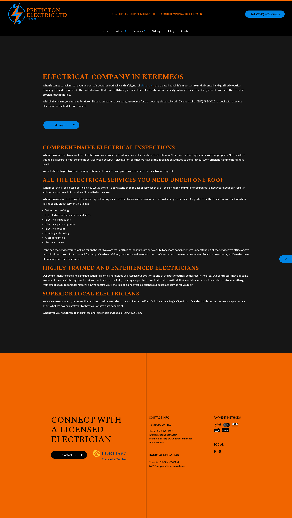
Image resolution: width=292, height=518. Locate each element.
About (120, 31)
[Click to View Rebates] (107, 454)
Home (105, 31)
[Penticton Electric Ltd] (37, 13)
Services (138, 31)
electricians (148, 85)
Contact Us (69, 455)
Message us (61, 125)
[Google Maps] (220, 451)
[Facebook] (215, 451)
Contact (186, 31)
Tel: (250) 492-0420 (265, 14)
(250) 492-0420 (164, 431)
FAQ (171, 31)
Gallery (156, 31)
